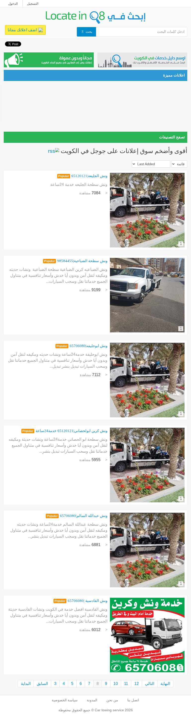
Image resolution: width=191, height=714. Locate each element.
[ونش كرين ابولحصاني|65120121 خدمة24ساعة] (147, 465)
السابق (42, 683)
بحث (89, 32)
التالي (149, 683)
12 (136, 683)
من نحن (112, 700)
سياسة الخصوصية (65, 700)
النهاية (165, 683)
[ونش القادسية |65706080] (147, 635)
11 (126, 683)
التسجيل (33, 3)
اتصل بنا (133, 700)
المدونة (92, 700)
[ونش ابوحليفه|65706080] (147, 380)
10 (115, 683)
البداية (26, 683)
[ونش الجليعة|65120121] (147, 210)
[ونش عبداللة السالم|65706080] (147, 550)
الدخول (13, 3)
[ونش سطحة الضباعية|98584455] (147, 295)
